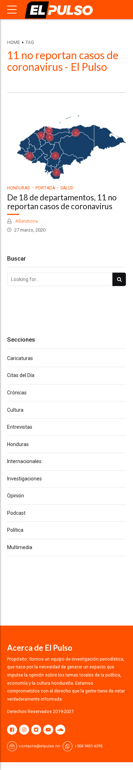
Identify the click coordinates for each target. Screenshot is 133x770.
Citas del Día (20, 375)
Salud (66, 188)
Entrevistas (19, 427)
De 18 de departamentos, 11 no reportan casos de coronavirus (62, 202)
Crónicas (17, 392)
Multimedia (19, 547)
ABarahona (26, 221)
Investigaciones (24, 478)
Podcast (16, 513)
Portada (45, 188)
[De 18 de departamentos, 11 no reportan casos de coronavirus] (66, 146)
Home (13, 42)
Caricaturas (20, 358)
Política (15, 530)
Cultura (15, 410)
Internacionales (24, 461)
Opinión (15, 495)
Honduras (18, 188)
